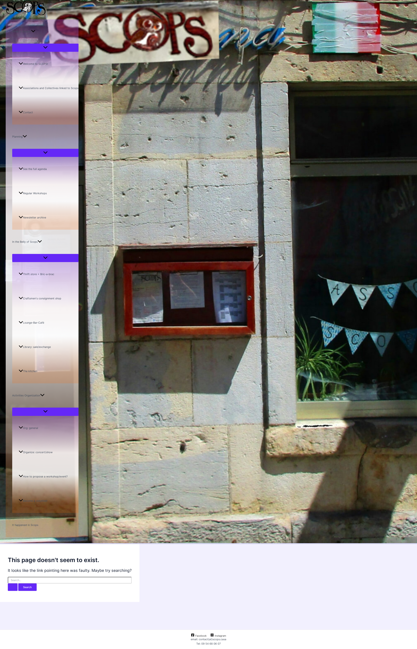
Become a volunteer (35, 500)
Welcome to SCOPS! (35, 63)
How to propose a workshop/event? (45, 476)
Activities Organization (26, 395)
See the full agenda (35, 169)
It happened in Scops (25, 525)
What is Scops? (21, 31)
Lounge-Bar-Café (33, 322)
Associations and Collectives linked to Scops (51, 88)
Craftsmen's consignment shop (42, 298)
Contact (28, 112)
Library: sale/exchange (37, 347)
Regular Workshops (35, 193)
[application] (33, 31)
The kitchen (30, 371)
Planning (17, 136)
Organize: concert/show (38, 452)
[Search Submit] (13, 587)
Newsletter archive (34, 217)
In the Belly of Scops (25, 241)
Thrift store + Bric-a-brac (38, 274)
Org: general (30, 428)
